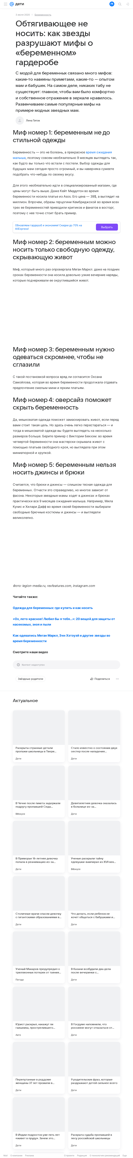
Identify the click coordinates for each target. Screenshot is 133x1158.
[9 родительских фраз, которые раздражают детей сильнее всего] (94, 1068)
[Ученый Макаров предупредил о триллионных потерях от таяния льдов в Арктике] (39, 957)
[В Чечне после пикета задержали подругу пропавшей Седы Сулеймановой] (39, 791)
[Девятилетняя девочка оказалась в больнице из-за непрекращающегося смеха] (94, 791)
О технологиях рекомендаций (105, 1155)
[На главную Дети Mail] (19, 4)
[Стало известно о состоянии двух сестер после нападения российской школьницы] (94, 736)
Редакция (82, 1155)
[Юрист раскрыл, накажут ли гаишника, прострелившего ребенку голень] (39, 1012)
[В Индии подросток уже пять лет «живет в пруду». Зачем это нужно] (39, 1123)
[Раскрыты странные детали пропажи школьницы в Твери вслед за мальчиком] (39, 736)
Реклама (29, 1155)
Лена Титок (33, 120)
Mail (5, 1155)
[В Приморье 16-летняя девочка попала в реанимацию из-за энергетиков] (39, 847)
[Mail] (12, 4)
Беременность (43, 14)
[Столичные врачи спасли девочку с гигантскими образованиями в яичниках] (39, 902)
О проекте (69, 1155)
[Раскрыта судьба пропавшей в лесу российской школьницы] (94, 1123)
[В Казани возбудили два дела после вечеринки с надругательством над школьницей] (94, 957)
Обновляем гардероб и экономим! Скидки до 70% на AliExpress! (48, 227)
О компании (16, 1155)
